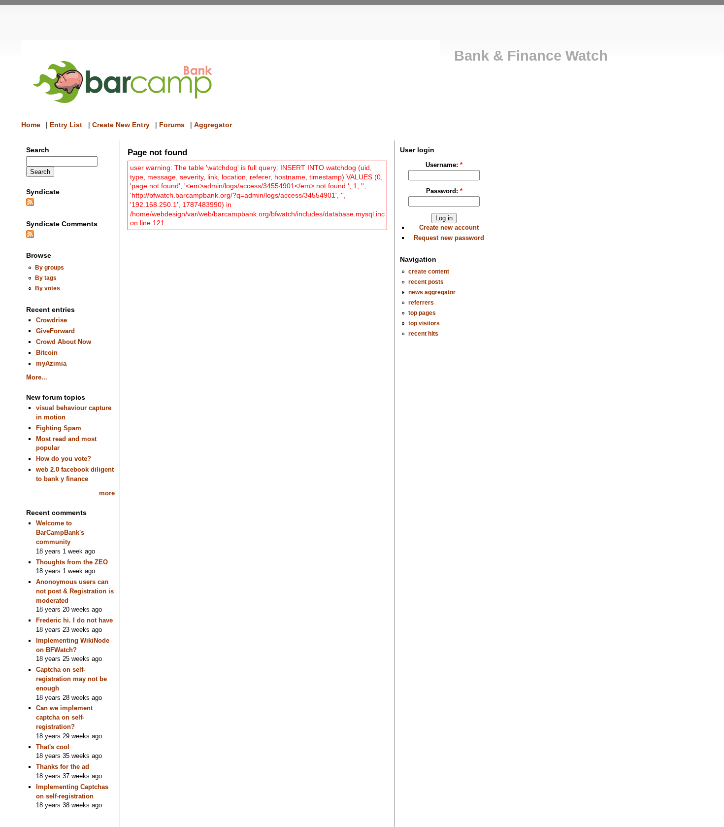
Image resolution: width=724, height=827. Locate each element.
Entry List (66, 125)
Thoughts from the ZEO (72, 562)
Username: (444, 165)
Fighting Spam (58, 428)
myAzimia (51, 363)
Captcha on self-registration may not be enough (71, 678)
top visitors (424, 323)
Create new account (449, 227)
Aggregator (213, 125)
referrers (421, 302)
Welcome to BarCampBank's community (60, 532)
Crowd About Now (63, 341)
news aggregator (432, 292)
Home (30, 125)
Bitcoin (47, 352)
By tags (46, 278)
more (107, 493)
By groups (49, 267)
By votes (47, 288)
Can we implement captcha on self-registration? (64, 717)
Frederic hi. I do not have (74, 620)
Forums (172, 125)
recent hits (423, 333)
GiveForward (55, 331)
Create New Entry (121, 125)
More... (36, 377)
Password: (444, 191)
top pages (422, 313)
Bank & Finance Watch (531, 56)
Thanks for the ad (62, 766)
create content (428, 271)
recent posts (426, 281)
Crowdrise (51, 320)
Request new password (449, 237)
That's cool (52, 747)
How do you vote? (63, 458)
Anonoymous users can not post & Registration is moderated (75, 591)
